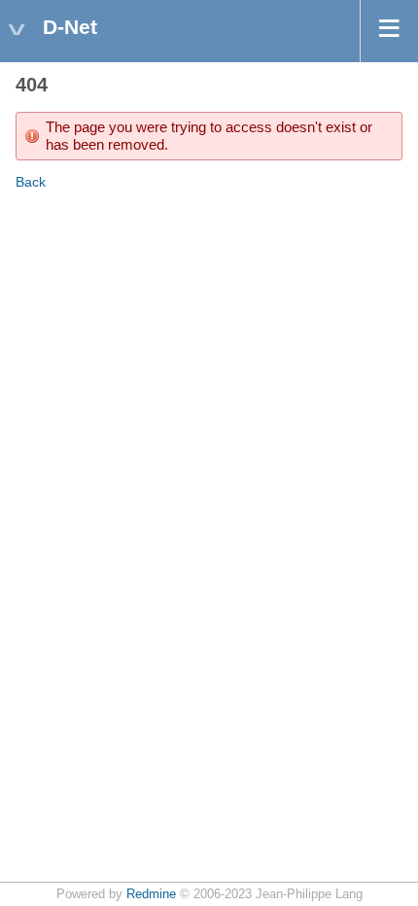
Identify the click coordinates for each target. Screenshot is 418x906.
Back (31, 182)
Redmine (151, 894)
